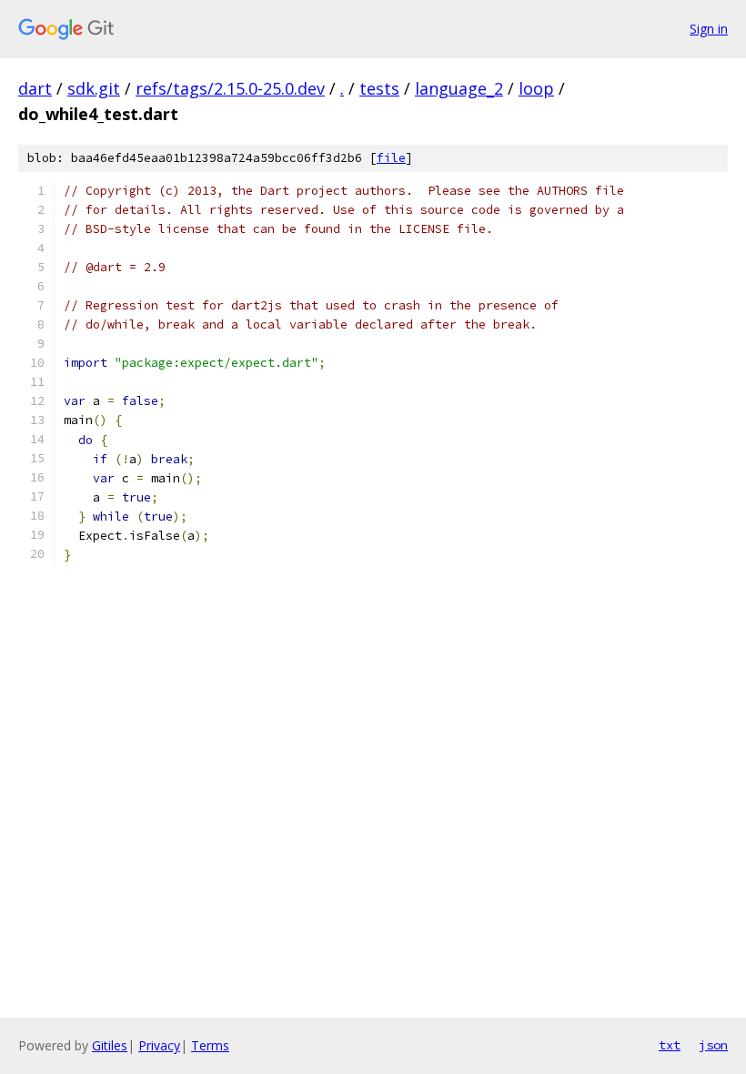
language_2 (459, 88)
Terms (210, 1045)
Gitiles (109, 1045)
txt (669, 1045)
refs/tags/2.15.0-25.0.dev (230, 88)
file (391, 158)
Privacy (159, 1045)
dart (35, 88)
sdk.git (93, 88)
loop (536, 88)
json (713, 1045)
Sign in (709, 28)
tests (379, 88)
